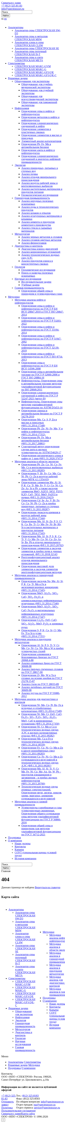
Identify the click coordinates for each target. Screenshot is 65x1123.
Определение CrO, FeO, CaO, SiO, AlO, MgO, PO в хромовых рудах (42, 624)
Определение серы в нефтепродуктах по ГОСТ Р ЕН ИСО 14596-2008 (39, 365)
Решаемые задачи (18, 78)
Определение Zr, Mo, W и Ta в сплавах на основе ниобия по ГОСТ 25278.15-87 (41, 678)
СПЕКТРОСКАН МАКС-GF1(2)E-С (35, 75)
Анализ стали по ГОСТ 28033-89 (40, 684)
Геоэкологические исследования (39, 195)
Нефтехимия (22, 108)
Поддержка (14, 837)
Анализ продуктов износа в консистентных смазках (37, 262)
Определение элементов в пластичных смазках (36, 131)
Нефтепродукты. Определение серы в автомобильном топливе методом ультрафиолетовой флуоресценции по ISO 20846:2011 (41, 385)
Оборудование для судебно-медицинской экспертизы (37, 86)
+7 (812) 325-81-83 (11, 5)
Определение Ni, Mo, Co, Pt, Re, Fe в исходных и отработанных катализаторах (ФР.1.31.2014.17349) (42, 708)
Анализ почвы (29, 174)
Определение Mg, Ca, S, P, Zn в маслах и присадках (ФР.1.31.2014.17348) (39, 422)
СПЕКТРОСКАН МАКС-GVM (33, 66)
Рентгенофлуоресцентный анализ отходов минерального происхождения (40, 560)
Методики (14, 296)
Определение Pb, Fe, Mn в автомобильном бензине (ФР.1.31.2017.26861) (36, 440)
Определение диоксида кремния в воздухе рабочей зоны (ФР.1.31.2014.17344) (40, 515)
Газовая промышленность (29, 287)
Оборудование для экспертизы (32, 81)
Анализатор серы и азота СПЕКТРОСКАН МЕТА (29, 59)
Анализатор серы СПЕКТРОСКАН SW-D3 (25, 915)
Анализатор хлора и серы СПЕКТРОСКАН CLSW (29, 44)
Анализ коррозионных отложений (40, 251)
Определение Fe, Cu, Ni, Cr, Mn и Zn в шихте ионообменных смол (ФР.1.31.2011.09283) (42, 750)
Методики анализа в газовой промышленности (31, 803)
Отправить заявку (7, 1103)
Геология (20, 266)
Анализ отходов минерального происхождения (38, 178)
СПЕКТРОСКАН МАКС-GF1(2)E (34, 72)
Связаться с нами (11, 2)
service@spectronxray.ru (47, 1107)
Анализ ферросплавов (33, 242)
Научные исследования (28, 278)
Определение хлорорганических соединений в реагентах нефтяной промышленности (40, 159)
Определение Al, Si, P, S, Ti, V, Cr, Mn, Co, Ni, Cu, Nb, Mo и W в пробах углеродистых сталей (42, 648)
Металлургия (22, 234)
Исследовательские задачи (36, 281)
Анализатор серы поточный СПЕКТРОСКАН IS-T (30, 53)
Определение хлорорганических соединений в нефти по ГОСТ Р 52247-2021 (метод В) (39, 395)
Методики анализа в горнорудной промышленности (34, 577)
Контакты (20, 846)
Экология (20, 165)
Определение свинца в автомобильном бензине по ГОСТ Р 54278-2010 (41, 413)
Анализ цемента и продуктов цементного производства (38, 223)
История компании (25, 858)
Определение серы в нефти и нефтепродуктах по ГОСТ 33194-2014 (40, 329)
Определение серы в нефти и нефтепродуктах (37, 113)
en (5, 18)
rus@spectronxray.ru (45, 1104)
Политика (7, 1107)
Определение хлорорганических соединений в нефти (39, 125)
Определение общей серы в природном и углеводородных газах (41, 292)
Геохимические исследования (38, 269)
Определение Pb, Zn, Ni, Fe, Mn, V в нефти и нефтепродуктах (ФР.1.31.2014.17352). (42, 431)
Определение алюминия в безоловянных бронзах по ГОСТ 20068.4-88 (39, 657)
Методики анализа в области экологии (37, 461)
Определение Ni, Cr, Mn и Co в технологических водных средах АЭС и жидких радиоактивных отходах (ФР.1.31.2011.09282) (39, 731)
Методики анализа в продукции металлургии (56, 969)
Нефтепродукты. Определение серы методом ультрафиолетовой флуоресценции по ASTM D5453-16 (41, 404)
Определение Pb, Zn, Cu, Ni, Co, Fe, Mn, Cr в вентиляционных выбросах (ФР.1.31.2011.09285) (42, 467)
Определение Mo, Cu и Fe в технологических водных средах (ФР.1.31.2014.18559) (39, 741)
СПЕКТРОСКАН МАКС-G (30, 69)
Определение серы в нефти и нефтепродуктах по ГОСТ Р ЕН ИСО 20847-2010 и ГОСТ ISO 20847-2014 (42, 310)
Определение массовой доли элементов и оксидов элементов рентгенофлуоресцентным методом (41, 569)
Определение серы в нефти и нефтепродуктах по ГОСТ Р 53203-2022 (41, 320)
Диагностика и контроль (29, 245)
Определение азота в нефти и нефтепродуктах (38, 152)
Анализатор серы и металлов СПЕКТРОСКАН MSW (31, 38)
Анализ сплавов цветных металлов (41, 240)
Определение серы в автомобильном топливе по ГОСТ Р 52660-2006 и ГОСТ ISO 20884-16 (42, 374)
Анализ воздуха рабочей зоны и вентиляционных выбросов (39, 184)
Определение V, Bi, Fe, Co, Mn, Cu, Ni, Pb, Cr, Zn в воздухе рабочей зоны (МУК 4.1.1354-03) (41, 476)
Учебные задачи (30, 284)
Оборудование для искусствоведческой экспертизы (39, 98)
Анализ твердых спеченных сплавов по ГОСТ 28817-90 (42, 671)
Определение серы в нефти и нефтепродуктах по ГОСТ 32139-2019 (40, 347)
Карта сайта (28, 1113)
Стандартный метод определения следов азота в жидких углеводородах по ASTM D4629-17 (41, 449)
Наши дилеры (22, 843)
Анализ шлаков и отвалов (36, 213)
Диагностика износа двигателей (39, 248)
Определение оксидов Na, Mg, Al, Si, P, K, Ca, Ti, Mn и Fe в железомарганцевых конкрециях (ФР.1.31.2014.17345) (42, 586)
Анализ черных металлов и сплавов (41, 237)
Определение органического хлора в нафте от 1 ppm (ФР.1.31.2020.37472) (42, 457)
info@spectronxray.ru (12, 8)
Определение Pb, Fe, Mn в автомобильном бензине (36, 146)
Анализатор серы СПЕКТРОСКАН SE (37, 48)
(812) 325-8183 (30, 1095)
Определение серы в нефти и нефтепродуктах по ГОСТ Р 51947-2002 (41, 338)
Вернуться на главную (47, 887)
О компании (15, 840)
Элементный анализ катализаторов (41, 141)
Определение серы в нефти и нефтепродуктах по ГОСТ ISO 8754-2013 (42, 356)
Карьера (19, 849)
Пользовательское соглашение (18, 1110)
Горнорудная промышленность (32, 198)
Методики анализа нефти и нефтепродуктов (30, 301)
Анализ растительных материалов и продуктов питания (41, 190)
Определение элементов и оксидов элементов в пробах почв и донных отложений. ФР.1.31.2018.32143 (41, 551)
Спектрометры (16, 63)
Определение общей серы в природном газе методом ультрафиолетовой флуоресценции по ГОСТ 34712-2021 (41, 830)
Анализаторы (15, 27)
